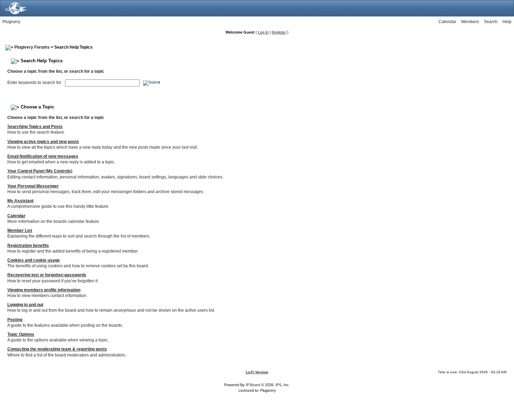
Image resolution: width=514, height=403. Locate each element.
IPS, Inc (282, 385)
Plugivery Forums (32, 47)
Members (470, 21)
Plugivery (11, 21)
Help (507, 21)
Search (491, 21)
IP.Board (253, 385)
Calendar (447, 21)
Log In (263, 32)
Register (279, 32)
